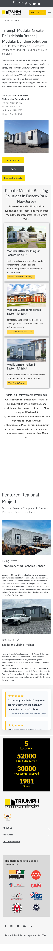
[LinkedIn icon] (24, 926)
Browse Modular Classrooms (20, 332)
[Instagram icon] (11, 926)
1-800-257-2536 (37, 12)
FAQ (13, 169)
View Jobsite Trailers (17, 383)
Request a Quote (13, 177)
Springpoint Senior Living (12, 575)
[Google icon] (31, 926)
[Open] (49, 12)
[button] (26, 828)
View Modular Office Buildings (20, 277)
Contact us (8, 21)
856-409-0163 (16, 114)
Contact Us (13, 160)
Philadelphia (20, 21)
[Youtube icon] (18, 926)
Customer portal (11, 841)
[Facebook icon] (5, 926)
